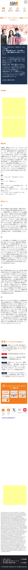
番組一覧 (10, 10)
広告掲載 (23, 559)
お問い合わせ (6, 559)
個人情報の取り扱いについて (11, 561)
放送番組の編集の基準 (9, 562)
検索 (24, 10)
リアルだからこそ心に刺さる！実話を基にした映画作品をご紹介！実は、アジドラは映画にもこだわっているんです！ (14, 374)
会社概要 (23, 562)
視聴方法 (17, 10)
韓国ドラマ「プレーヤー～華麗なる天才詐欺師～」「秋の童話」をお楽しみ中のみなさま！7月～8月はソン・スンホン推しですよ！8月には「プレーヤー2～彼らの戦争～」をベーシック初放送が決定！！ (14, 366)
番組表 (3, 10)
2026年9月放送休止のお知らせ (14, 353)
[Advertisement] (14, 107)
